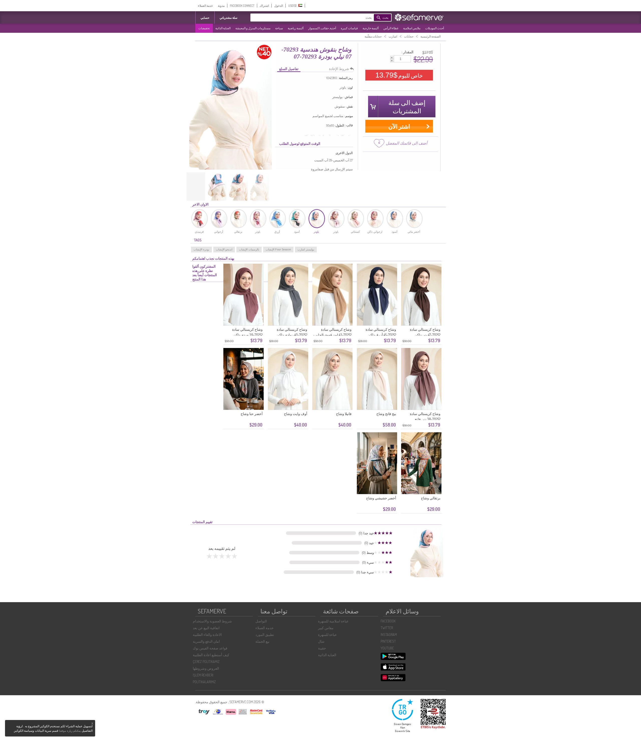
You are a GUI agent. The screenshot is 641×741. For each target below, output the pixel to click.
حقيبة (322, 648)
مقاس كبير (326, 628)
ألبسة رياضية (295, 28)
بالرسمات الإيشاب (249, 249)
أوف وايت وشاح (295, 414)
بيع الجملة (262, 641)
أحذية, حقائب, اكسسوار (322, 28)
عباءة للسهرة (327, 634)
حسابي (205, 18)
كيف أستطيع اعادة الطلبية (211, 655)
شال (321, 641)
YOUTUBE (387, 648)
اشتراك (264, 6)
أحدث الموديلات (434, 28)
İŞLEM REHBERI (203, 675)
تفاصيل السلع (288, 69)
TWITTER (387, 628)
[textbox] (319, 18)
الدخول (278, 6)
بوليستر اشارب (305, 249)
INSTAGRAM (389, 634)
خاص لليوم (399, 75)
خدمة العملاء (205, 6)
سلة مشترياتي (228, 18)
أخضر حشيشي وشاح (381, 498)
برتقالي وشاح (430, 498)
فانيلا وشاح (344, 414)
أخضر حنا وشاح (252, 414)
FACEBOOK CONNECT (242, 6)
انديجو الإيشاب (224, 249)
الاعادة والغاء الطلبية (207, 634)
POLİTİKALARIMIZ (204, 682)
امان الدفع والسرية (206, 641)
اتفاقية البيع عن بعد (206, 628)
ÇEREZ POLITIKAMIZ (206, 661)
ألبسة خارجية (371, 28)
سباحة (279, 28)
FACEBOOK (388, 621)
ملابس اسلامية (411, 28)
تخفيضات (204, 28)
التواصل (261, 621)
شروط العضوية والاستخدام (212, 621)
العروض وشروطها (206, 668)
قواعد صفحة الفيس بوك (210, 648)
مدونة (221, 6)
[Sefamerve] (420, 17)
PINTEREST (388, 641)
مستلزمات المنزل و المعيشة (252, 28)
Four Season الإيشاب (278, 249)
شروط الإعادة (339, 69)
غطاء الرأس (390, 28)
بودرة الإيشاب (201, 249)
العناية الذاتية (223, 28)
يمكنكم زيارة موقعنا (70, 730)
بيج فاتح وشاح (386, 414)
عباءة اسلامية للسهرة (333, 621)
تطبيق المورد (264, 634)
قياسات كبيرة (349, 28)
